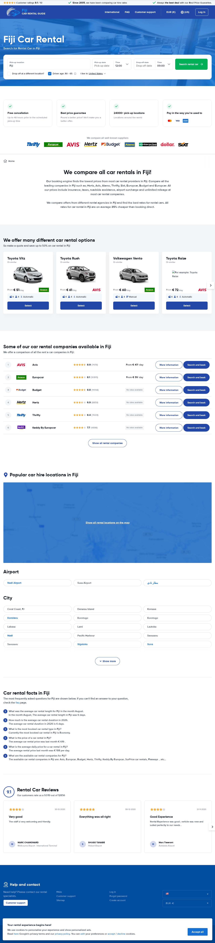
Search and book (196, 364)
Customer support (145, 12)
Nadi (10, 635)
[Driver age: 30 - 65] (49, 73)
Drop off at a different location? (27, 73)
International (112, 12)
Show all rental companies (107, 443)
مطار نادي (152, 583)
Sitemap (60, 900)
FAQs (59, 891)
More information (169, 364)
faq (17, 702)
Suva (150, 644)
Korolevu (12, 618)
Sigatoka (82, 644)
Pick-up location (17, 62)
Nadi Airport (14, 583)
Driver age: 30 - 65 (62, 73)
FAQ (127, 12)
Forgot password (118, 896)
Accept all (198, 932)
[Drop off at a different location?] (9, 73)
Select (28, 305)
